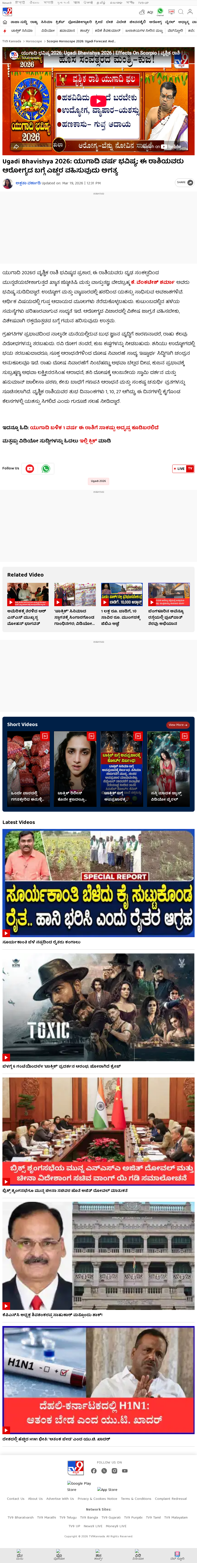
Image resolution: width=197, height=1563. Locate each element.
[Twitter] (104, 1471)
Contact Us (16, 1499)
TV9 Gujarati (111, 1518)
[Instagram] (114, 1471)
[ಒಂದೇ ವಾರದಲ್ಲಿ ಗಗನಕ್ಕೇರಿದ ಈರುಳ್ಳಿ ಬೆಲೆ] (28, 769)
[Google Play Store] (81, 1487)
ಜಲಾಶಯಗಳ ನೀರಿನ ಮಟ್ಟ (144, 31)
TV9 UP (74, 1526)
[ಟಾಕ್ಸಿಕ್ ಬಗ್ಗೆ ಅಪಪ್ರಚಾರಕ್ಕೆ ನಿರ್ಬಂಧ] (122, 769)
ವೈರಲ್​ (170, 22)
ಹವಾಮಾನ (67, 31)
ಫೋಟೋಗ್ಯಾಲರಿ (80, 22)
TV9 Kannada (11, 41)
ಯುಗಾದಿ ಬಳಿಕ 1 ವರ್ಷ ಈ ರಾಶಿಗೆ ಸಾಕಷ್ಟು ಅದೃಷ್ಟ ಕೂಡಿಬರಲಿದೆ (94, 428)
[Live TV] (170, 12)
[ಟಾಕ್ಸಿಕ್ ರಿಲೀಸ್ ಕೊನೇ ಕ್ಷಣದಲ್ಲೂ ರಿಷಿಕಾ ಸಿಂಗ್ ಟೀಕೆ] (75, 769)
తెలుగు (35, 3)
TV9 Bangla (89, 1518)
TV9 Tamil (153, 1518)
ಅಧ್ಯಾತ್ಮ (183, 22)
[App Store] (111, 1491)
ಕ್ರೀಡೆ (99, 22)
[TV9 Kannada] (7, 11)
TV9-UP (143, 3)
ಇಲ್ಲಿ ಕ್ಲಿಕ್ (88, 441)
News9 (7, 3)
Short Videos (22, 725)
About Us (35, 1499)
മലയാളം (116, 3)
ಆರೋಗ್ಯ (155, 22)
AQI (150, 13)
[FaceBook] (94, 1471)
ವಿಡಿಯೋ (48, 31)
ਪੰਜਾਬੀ (88, 3)
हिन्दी (20, 3)
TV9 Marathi (46, 1518)
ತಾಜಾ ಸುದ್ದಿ (19, 22)
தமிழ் (101, 3)
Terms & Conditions (136, 1499)
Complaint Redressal (171, 1499)
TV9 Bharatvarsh (20, 1518)
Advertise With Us (60, 1499)
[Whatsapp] (159, 12)
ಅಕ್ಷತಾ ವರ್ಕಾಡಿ (28, 184)
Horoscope (33, 41)
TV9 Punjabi (133, 1518)
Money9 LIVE (116, 1526)
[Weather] (141, 12)
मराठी (48, 3)
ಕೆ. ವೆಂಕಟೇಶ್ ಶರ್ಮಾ (153, 283)
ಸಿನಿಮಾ (46, 22)
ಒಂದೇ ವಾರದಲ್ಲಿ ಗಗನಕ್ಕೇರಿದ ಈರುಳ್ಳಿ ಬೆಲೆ (26, 797)
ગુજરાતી (63, 3)
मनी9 (130, 3)
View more (176, 725)
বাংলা (76, 3)
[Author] (7, 183)
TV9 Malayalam (176, 1518)
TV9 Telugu (68, 1518)
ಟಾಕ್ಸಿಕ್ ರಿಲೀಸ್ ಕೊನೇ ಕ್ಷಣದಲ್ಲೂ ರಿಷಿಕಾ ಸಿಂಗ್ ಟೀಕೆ (72, 797)
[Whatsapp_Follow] (46, 468)
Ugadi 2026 (98, 481)
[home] (5, 22)
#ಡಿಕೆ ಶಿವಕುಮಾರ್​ (107, 31)
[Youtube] (30, 468)
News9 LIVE (93, 1526)
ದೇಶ (109, 22)
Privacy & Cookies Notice (97, 1499)
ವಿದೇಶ (121, 22)
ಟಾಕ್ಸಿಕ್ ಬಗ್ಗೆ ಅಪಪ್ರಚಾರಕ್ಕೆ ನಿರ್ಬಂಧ (114, 797)
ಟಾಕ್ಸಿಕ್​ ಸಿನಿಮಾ (22, 31)
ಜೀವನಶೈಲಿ (137, 22)
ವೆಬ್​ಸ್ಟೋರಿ (175, 31)
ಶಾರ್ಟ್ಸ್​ (85, 31)
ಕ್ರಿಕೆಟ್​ (60, 22)
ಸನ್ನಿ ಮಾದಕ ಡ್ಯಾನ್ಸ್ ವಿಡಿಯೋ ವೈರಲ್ (166, 797)
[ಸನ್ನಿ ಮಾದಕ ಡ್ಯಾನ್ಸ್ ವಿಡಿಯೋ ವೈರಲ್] (168, 769)
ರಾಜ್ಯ (33, 22)
